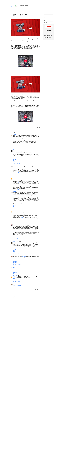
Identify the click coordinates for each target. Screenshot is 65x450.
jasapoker (14, 205)
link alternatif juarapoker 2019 (17, 237)
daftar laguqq (15, 271)
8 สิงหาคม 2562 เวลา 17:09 (16, 281)
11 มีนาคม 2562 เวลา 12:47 (16, 163)
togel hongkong (24, 256)
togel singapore (15, 261)
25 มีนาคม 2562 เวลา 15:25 (16, 189)
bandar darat (14, 267)
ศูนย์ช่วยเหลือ (48, 38)
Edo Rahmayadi (15, 149)
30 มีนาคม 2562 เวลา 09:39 (16, 239)
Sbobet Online (15, 158)
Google (48, 296)
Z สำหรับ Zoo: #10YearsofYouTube (19, 14)
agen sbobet (14, 249)
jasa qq (14, 206)
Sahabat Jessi (15, 266)
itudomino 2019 (15, 207)
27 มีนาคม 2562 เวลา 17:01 (16, 209)
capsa (14, 144)
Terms (53, 296)
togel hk (14, 263)
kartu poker (17, 182)
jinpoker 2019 (23, 217)
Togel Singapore (15, 159)
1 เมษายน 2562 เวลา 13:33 (16, 253)
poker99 (14, 268)
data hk (14, 250)
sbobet (14, 252)
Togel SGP (14, 160)
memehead (14, 191)
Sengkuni (14, 255)
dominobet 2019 (31, 179)
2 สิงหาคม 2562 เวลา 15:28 (16, 273)
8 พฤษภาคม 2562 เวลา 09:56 (17, 264)
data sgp (14, 251)
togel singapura (15, 146)
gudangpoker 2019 (15, 238)
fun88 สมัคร (31, 284)
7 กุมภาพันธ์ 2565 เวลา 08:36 (17, 285)
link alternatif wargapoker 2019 (17, 172)
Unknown (14, 134)
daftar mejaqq (15, 272)
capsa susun (26, 242)
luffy (13, 177)
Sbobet (14, 161)
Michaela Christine (16, 241)
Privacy (51, 296)
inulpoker (32, 214)
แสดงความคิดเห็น (14, 287)
